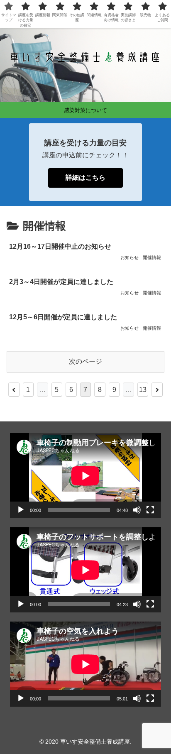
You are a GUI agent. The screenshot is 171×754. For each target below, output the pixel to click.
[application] (85, 475)
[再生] (21, 510)
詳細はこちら (85, 177)
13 (143, 389)
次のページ (85, 361)
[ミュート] (137, 510)
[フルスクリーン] (150, 510)
